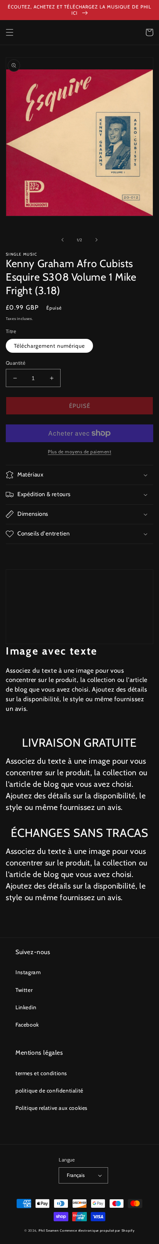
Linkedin (26, 1007)
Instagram (28, 972)
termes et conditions (41, 1073)
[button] (9, 32)
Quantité (15, 363)
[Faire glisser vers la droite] (96, 239)
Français (76, 1175)
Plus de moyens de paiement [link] (79, 452)
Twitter (23, 989)
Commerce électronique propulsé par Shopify (97, 1230)
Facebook (27, 1024)
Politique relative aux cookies (51, 1107)
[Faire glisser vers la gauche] (62, 239)
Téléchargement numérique (49, 345)
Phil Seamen (49, 1230)
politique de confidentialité (49, 1090)
